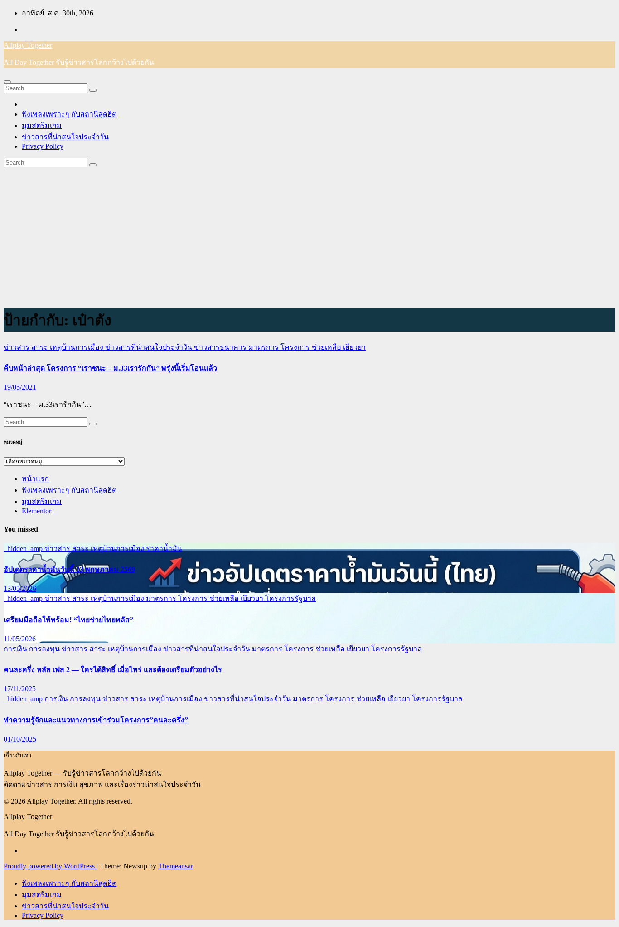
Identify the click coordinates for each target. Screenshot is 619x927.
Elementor (36, 511)
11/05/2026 (20, 639)
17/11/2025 (20, 689)
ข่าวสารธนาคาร (221, 347)
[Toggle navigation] (7, 81)
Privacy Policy (42, 146)
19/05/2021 (20, 387)
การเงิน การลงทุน (33, 649)
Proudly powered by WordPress (50, 866)
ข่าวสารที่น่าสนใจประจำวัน (65, 137)
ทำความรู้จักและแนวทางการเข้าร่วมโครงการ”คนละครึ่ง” (96, 720)
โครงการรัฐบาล (290, 598)
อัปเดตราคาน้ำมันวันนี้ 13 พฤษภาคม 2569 (69, 569)
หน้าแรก (35, 479)
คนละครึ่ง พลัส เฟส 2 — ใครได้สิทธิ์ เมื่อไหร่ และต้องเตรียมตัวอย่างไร (113, 669)
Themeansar (175, 866)
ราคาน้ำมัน (164, 548)
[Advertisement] (309, 235)
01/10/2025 (20, 739)
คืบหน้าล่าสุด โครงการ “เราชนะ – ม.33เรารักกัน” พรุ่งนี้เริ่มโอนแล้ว (110, 368)
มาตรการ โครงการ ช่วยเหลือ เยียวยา (307, 347)
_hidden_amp (24, 548)
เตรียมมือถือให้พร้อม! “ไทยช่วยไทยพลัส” (68, 620)
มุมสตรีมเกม (42, 125)
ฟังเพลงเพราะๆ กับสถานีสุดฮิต (69, 114)
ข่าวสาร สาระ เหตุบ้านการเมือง (54, 347)
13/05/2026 (20, 588)
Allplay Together (28, 45)
